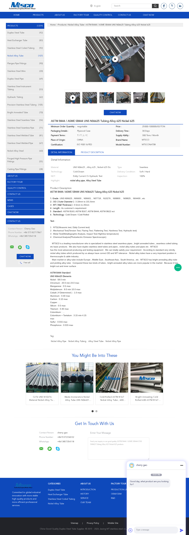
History (84, 494)
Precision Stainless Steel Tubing (25, 105)
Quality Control (102, 15)
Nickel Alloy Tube (25, 56)
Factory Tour (81, 15)
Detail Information (61, 152)
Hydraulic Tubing (25, 97)
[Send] (181, 530)
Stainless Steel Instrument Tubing (25, 88)
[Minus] (181, 465)
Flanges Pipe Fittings (25, 63)
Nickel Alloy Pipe (113, 341)
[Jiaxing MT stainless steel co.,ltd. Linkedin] (180, 6)
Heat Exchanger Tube (25, 40)
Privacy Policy (93, 523)
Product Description (92, 152)
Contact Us (124, 15)
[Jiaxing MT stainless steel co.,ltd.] (12, 247)
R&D (113, 498)
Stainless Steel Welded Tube (25, 136)
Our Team (85, 502)
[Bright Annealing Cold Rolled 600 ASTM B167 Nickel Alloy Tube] (147, 379)
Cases (10, 206)
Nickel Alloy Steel (25, 151)
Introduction (88, 490)
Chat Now (148, 15)
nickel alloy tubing (77, 341)
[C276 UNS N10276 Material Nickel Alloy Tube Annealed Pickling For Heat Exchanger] (42, 379)
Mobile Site (113, 523)
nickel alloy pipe (58, 341)
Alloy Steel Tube (96, 341)
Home (17, 15)
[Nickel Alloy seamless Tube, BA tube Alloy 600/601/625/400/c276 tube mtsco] (115, 59)
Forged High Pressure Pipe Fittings (25, 160)
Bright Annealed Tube (25, 113)
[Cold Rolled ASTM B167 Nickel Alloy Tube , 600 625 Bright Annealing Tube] (112, 379)
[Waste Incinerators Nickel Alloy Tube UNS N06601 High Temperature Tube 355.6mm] (77, 379)
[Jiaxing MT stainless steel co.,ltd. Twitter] (172, 6)
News (10, 200)
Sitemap (74, 523)
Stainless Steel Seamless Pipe (25, 128)
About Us (60, 15)
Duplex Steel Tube (25, 33)
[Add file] (130, 530)
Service (84, 498)
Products (38, 15)
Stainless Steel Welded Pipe (25, 143)
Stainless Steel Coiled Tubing (25, 48)
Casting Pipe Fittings (25, 169)
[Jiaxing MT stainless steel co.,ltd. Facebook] (164, 6)
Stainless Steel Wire (25, 71)
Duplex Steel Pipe (25, 79)
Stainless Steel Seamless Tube (25, 120)
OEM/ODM (116, 494)
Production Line (120, 490)
